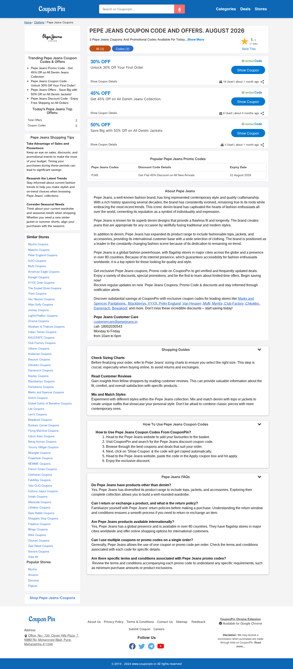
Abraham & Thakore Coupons (46, 326)
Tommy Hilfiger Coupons (43, 447)
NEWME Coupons (39, 464)
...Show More (194, 39)
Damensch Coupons (40, 370)
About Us (94, 622)
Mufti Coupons (37, 266)
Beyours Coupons (39, 359)
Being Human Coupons (42, 441)
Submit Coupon (139, 629)
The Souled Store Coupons (45, 288)
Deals (245, 9)
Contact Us (165, 622)
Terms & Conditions (140, 622)
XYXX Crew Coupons (41, 282)
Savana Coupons (38, 551)
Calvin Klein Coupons (41, 436)
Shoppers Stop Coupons (43, 518)
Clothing (39, 22)
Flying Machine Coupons (43, 430)
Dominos (33, 580)
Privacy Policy (114, 622)
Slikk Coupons (37, 535)
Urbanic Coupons (38, 348)
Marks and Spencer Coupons (46, 392)
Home (28, 22)
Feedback (198, 622)
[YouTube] (160, 646)
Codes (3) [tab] (122, 49)
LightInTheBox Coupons (43, 315)
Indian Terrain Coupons (42, 332)
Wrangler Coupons (39, 453)
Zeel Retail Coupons (40, 546)
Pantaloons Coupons (41, 387)
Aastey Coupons (38, 376)
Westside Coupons (39, 502)
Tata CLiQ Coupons (40, 485)
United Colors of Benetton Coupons (50, 403)
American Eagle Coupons (44, 271)
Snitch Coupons (38, 398)
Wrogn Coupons (38, 529)
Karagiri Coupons (38, 277)
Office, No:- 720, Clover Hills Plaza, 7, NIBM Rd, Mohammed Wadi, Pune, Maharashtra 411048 (51, 639)
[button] (179, 9)
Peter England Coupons (42, 255)
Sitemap (181, 622)
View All (33, 557)
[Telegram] (151, 646)
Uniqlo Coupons (38, 496)
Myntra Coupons (38, 244)
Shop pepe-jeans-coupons (52, 598)
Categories (226, 9)
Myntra (32, 569)
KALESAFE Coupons (41, 337)
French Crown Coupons (42, 469)
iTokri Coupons (37, 293)
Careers (159, 629)
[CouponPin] (51, 8)
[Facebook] (132, 646)
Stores (261, 9)
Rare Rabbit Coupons (41, 513)
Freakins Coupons (39, 524)
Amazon (33, 575)
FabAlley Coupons (39, 480)
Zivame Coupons (38, 321)
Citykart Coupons (39, 540)
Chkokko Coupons (39, 365)
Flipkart (32, 586)
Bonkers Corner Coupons (43, 425)
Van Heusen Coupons (41, 299)
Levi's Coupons (37, 414)
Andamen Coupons (40, 354)
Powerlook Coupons (40, 458)
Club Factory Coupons (42, 343)
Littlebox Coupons (39, 507)
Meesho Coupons (39, 250)
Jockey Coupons (38, 310)
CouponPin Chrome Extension (240, 619)
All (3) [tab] (100, 49)
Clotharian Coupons (40, 474)
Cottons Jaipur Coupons (43, 491)
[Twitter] (142, 646)
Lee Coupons (36, 409)
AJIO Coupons (37, 261)
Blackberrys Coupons (41, 381)
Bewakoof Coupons (40, 420)
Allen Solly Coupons (40, 304)
